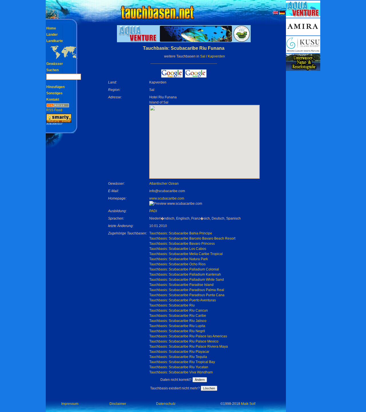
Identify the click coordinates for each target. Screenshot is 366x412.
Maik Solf (248, 404)
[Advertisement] (303, 157)
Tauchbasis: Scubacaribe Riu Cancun (178, 310)
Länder (52, 35)
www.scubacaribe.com (166, 198)
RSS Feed (54, 110)
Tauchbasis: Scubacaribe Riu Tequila (178, 357)
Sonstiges (54, 93)
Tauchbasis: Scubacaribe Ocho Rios (177, 264)
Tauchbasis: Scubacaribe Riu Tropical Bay (182, 362)
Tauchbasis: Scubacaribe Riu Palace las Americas (188, 336)
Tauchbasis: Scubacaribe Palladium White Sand (186, 280)
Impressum (69, 404)
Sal (202, 56)
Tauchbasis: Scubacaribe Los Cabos (177, 249)
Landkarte (54, 41)
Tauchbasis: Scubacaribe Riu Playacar (179, 352)
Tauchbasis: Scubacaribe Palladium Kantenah (185, 274)
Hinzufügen (55, 87)
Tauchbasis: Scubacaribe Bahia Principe (180, 233)
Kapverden (216, 56)
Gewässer (54, 64)
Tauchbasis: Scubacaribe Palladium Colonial (184, 269)
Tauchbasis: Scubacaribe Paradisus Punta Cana (186, 295)
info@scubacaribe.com (167, 191)
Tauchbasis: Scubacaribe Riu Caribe (177, 316)
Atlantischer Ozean (164, 184)
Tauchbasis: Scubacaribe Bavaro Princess (182, 244)
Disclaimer (118, 404)
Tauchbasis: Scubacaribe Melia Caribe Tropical (186, 254)
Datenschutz (166, 404)
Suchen (52, 70)
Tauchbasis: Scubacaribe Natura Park (178, 259)
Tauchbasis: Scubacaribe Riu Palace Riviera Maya (188, 347)
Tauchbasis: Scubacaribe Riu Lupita (177, 326)
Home (51, 28)
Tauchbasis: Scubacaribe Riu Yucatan (178, 367)
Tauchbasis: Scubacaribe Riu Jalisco (177, 321)
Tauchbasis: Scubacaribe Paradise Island (181, 285)
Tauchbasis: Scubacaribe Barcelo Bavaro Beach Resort (192, 238)
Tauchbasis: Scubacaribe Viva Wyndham (181, 372)
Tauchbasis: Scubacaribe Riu (172, 305)
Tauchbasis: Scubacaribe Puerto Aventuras (182, 300)
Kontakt (52, 99)
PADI (153, 211)
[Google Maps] (172, 75)
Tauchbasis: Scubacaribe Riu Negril (177, 331)
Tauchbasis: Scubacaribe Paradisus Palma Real (186, 290)
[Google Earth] (195, 75)
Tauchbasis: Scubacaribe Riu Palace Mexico (183, 341)
